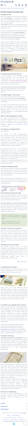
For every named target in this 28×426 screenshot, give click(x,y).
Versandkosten (24, 412)
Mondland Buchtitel (13, 419)
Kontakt (8, 415)
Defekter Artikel (5, 419)
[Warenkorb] (25, 5)
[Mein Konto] (22, 5)
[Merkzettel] (19, 5)
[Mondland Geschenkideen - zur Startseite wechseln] (7, 2)
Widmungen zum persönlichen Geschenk (17, 124)
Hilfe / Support (20, 417)
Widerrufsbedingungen (16, 415)
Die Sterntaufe (3, 230)
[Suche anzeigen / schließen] (15, 5)
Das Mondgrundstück (5, 131)
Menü (4, 5)
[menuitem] (3, 5)
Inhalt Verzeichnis (22, 419)
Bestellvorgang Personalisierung (10, 417)
